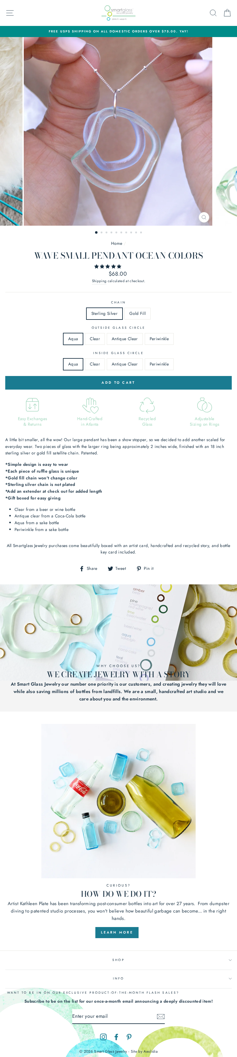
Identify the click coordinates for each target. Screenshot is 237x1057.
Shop (118, 960)
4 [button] (112, 233)
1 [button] (96, 232)
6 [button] (121, 233)
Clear (95, 339)
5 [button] (116, 233)
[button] (108, 266)
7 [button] (126, 233)
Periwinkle (159, 339)
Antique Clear (125, 339)
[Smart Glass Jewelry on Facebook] (116, 1036)
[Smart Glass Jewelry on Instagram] (103, 1036)
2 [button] (102, 233)
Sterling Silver (104, 313)
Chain (118, 302)
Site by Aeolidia (144, 1051)
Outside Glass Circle (118, 327)
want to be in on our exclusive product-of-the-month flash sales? (93, 992)
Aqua (73, 339)
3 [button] (107, 233)
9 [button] (136, 233)
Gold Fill (137, 313)
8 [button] (131, 233)
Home (116, 243)
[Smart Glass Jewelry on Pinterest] (129, 1036)
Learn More (117, 932)
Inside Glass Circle (118, 353)
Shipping (99, 280)
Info (118, 978)
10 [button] (141, 233)
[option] (118, 31)
